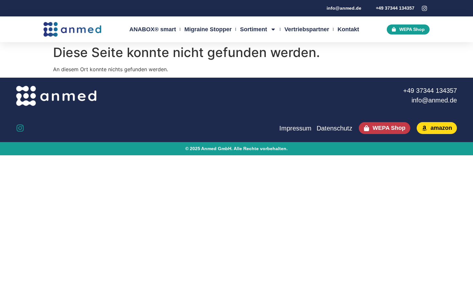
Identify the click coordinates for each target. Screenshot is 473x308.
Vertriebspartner (306, 29)
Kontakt (348, 29)
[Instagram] (20, 128)
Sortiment (253, 29)
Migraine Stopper (208, 29)
